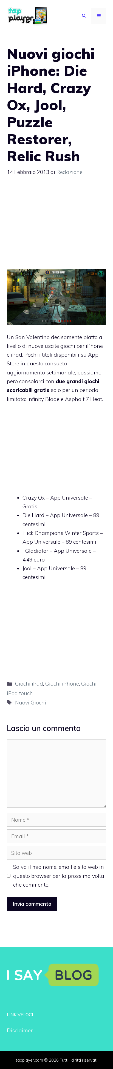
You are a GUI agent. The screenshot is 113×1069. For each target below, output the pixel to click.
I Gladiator (35, 551)
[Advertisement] (56, 225)
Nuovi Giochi (30, 702)
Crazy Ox (33, 497)
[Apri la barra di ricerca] (84, 16)
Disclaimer (20, 1030)
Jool (27, 568)
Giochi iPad (29, 683)
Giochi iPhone (62, 683)
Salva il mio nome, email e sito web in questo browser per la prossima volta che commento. (58, 876)
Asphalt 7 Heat (83, 399)
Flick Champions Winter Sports (60, 533)
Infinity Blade (43, 399)
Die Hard (33, 515)
